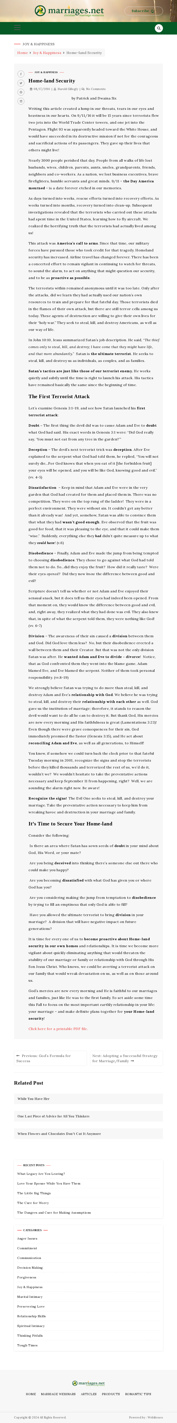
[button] (144, 11)
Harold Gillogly (68, 89)
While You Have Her (33, 1099)
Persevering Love (31, 1306)
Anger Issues (27, 1238)
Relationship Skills (31, 1316)
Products (111, 1394)
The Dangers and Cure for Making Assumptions (54, 1213)
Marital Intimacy (29, 1297)
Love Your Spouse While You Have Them (48, 1183)
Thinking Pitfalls (30, 1336)
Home (31, 1394)
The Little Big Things (34, 1193)
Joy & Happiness (46, 72)
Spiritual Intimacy (30, 1326)
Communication (29, 1258)
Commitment (27, 1248)
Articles (89, 1394)
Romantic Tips (138, 1394)
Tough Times (27, 1345)
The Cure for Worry (33, 1203)
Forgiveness (26, 1277)
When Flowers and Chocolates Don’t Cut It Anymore (59, 1134)
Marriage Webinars (58, 1394)
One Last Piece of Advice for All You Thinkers (53, 1116)
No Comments (96, 89)
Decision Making (30, 1268)
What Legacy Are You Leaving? (41, 1174)
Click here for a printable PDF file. (58, 1029)
